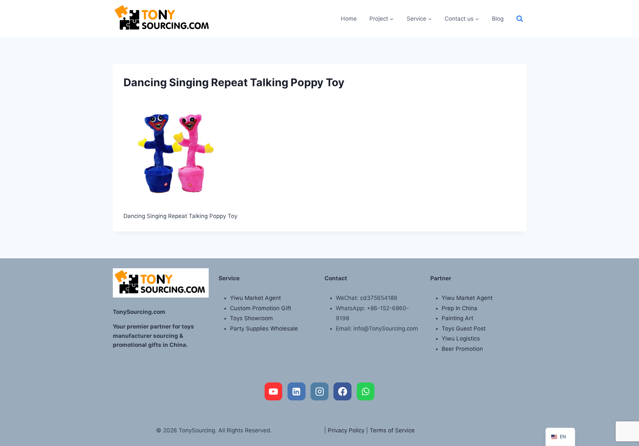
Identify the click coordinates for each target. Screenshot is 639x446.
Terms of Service (392, 430)
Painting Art (457, 318)
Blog (498, 18)
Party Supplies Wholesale (264, 328)
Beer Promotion (462, 348)
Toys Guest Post (464, 328)
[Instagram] (319, 391)
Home (349, 18)
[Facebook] (342, 391)
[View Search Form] (519, 18)
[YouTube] (274, 391)
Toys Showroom (251, 318)
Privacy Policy (346, 430)
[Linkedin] (297, 391)
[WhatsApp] (366, 391)
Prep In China (459, 308)
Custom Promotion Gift (260, 308)
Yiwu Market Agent (255, 298)
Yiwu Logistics (461, 338)
